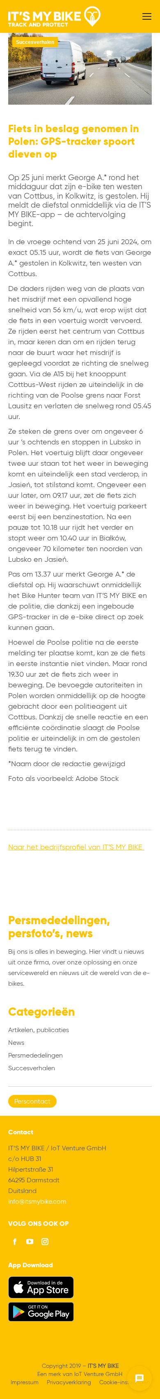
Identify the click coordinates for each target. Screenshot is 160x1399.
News (16, 1043)
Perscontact (32, 1102)
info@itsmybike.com (37, 1202)
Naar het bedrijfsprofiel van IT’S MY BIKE (76, 847)
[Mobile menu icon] (147, 16)
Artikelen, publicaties (38, 1030)
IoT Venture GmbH (98, 1374)
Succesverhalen (35, 42)
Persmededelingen (35, 1056)
